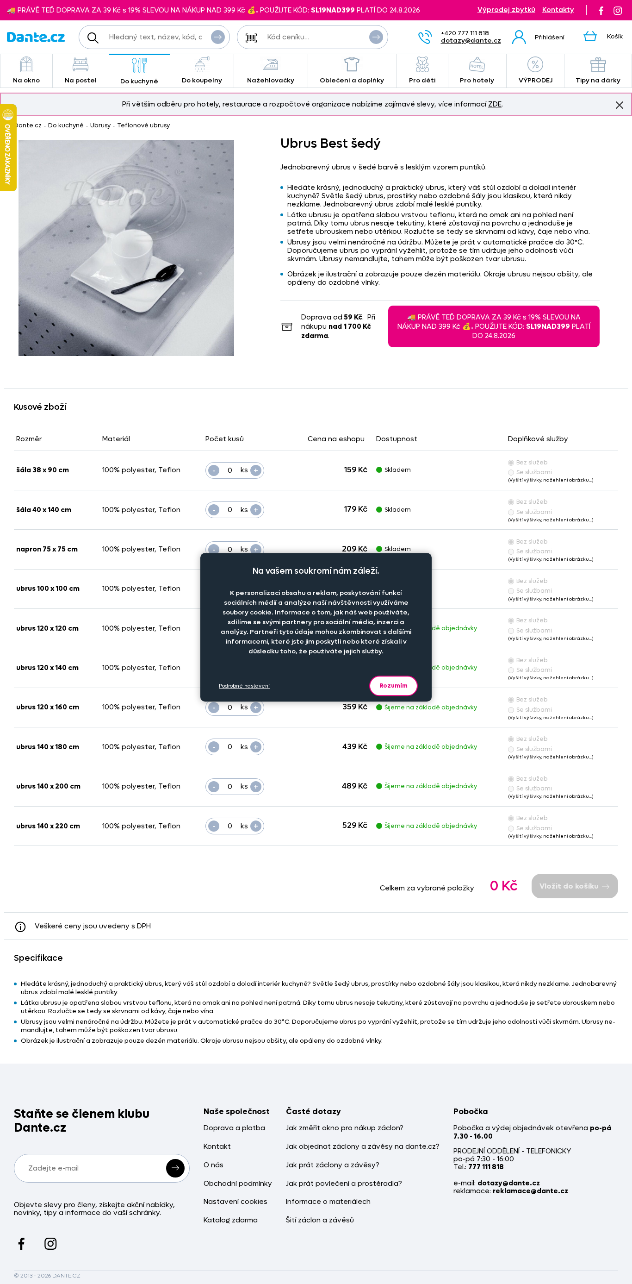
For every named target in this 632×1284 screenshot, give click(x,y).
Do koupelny (202, 80)
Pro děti (422, 80)
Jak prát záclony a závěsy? (332, 1165)
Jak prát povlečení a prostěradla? (344, 1184)
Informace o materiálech (328, 1202)
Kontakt (217, 1147)
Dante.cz (28, 125)
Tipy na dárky (598, 80)
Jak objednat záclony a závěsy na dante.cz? (363, 1147)
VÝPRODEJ (535, 80)
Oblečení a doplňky (352, 80)
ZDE (495, 104)
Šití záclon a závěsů (320, 1220)
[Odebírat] (175, 1168)
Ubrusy (100, 125)
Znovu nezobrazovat (619, 105)
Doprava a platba (234, 1128)
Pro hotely (477, 80)
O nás (213, 1165)
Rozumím (393, 685)
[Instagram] (617, 10)
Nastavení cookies (235, 1202)
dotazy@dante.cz (471, 40)
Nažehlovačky (270, 80)
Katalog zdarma (231, 1220)
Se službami (534, 472)
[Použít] (376, 37)
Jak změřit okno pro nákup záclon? (344, 1128)
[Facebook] (601, 10)
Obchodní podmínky (238, 1184)
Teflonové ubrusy (143, 125)
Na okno (26, 80)
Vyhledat (218, 37)
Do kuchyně (139, 81)
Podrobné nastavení (244, 685)
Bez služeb (532, 462)
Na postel (81, 80)
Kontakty (558, 10)
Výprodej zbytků (506, 10)
